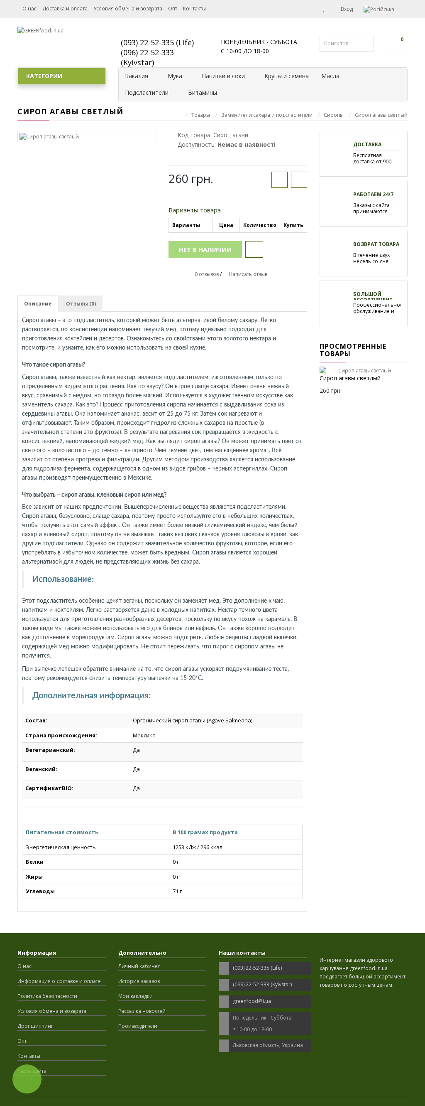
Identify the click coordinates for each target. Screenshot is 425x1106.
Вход (346, 8)
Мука (175, 76)
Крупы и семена (286, 76)
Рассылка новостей (142, 1011)
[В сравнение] (299, 180)
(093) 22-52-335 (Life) (157, 42)
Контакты (194, 8)
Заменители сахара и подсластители (267, 114)
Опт (172, 8)
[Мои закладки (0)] (324, 9)
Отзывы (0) (81, 303)
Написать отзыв (248, 274)
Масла (330, 76)
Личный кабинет (139, 966)
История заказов (139, 981)
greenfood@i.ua (252, 1001)
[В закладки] (279, 180)
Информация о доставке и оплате (59, 981)
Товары (200, 114)
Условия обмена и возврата (127, 8)
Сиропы (334, 114)
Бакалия (136, 76)
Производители (137, 1026)
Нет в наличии (205, 249)
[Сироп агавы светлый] (86, 136)
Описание (38, 303)
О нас (29, 8)
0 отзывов (207, 274)
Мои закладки (135, 996)
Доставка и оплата (65, 8)
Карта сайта (31, 1070)
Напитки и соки (223, 76)
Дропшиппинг (35, 1026)
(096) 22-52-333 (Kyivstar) (147, 57)
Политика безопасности (47, 996)
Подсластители (147, 92)
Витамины (202, 92)
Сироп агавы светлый (350, 378)
